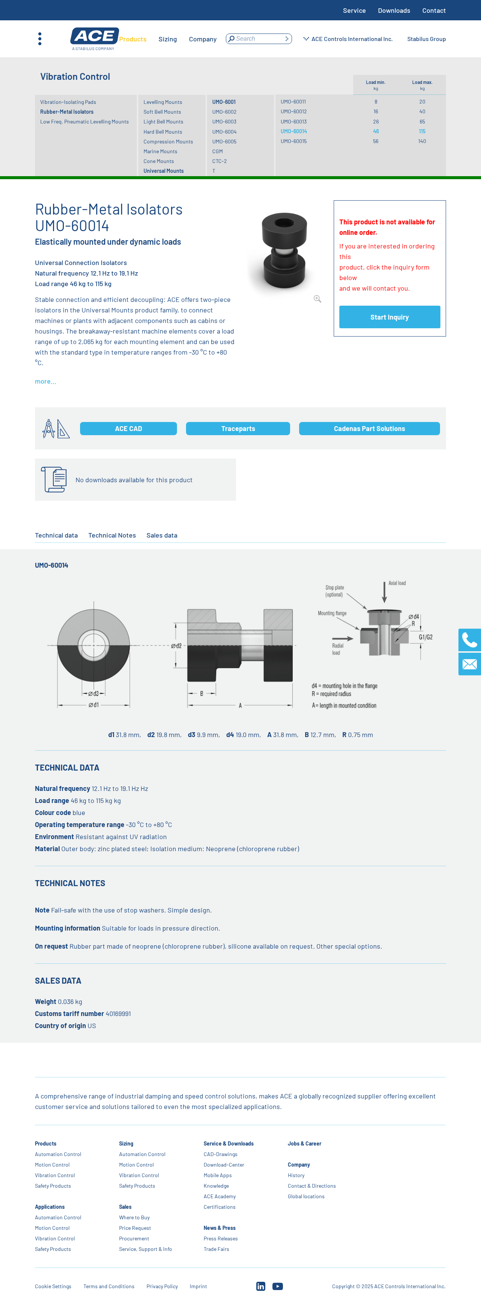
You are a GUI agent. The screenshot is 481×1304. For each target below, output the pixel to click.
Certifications (220, 1206)
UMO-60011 (293, 101)
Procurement (134, 1238)
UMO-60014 (294, 131)
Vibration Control (55, 1175)
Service (354, 10)
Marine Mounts (160, 151)
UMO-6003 (224, 121)
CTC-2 (219, 161)
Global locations (306, 1196)
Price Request (135, 1228)
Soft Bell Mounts (162, 111)
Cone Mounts (159, 161)
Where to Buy (134, 1217)
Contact (434, 10)
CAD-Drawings (220, 1154)
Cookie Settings (53, 1286)
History (296, 1175)
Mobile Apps (218, 1175)
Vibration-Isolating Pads (68, 102)
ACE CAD (128, 428)
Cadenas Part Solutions (369, 428)
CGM (217, 151)
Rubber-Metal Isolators (67, 111)
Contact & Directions (312, 1185)
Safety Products (53, 1185)
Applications (50, 1206)
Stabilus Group (426, 38)
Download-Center (224, 1164)
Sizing (126, 1143)
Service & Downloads (229, 1143)
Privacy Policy (162, 1286)
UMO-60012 (294, 111)
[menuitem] (133, 39)
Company (299, 1164)
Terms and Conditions (109, 1286)
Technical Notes (112, 535)
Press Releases (221, 1238)
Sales (125, 1206)
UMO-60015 (294, 141)
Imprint (198, 1286)
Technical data (56, 535)
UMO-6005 (224, 141)
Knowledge (216, 1185)
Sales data (162, 535)
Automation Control (58, 1154)
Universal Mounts (164, 171)
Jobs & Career (304, 1143)
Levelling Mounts (163, 102)
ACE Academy (220, 1196)
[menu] (168, 39)
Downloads (394, 10)
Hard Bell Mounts (163, 131)
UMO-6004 (224, 131)
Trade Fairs (216, 1249)
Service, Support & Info (145, 1249)
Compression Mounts (168, 141)
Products (45, 1143)
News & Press (220, 1228)
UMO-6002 (224, 111)
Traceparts (238, 428)
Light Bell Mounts (163, 121)
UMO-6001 (224, 102)
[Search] (286, 39)
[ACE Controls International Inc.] (94, 38)
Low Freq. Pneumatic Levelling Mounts (84, 121)
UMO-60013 (294, 121)
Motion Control (52, 1164)
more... (45, 381)
